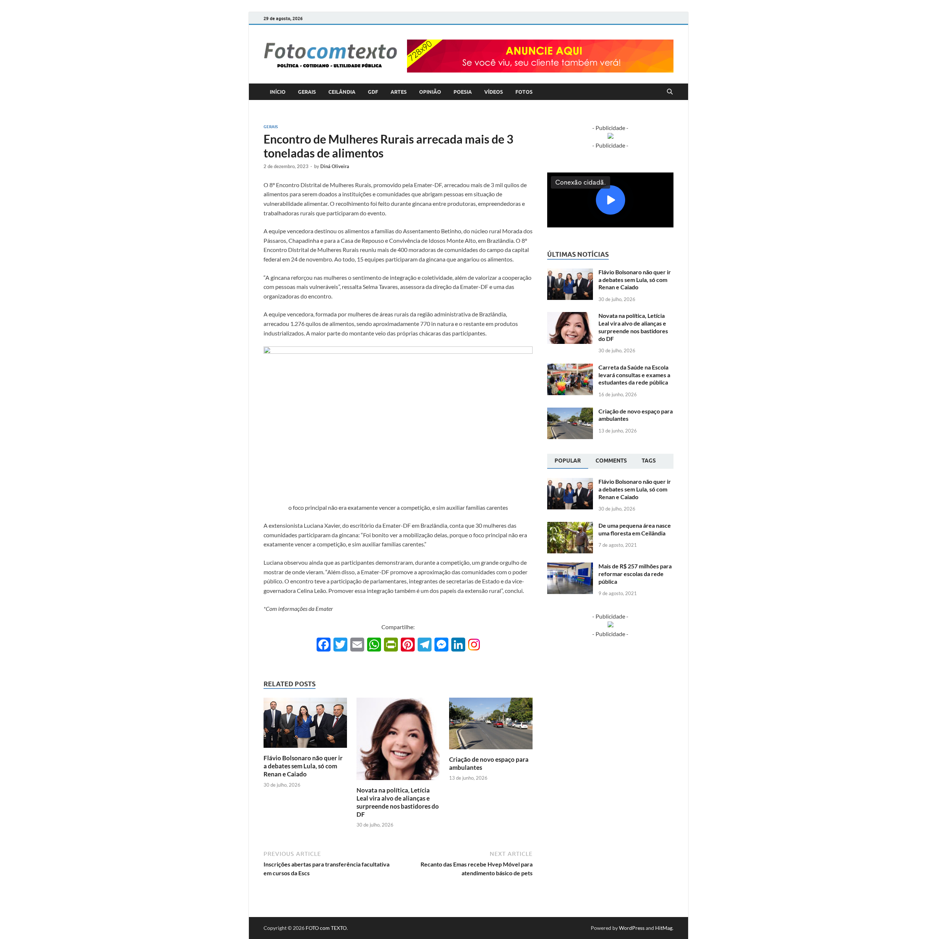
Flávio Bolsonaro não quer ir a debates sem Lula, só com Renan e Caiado (303, 766)
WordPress (632, 928)
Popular (568, 460)
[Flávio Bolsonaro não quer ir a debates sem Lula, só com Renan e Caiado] (305, 724)
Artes (399, 92)
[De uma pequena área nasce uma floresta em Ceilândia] (570, 526)
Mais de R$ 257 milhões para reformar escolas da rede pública (635, 574)
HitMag (663, 928)
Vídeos (493, 92)
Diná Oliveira (334, 166)
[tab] (567, 461)
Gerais (307, 92)
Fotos (524, 92)
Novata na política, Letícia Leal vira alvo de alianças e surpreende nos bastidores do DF (397, 802)
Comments (611, 460)
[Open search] (669, 91)
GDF (373, 92)
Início (277, 92)
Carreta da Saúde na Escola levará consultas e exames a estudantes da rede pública (634, 375)
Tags (649, 460)
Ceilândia (341, 92)
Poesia (462, 92)
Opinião (430, 92)
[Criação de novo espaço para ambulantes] (491, 725)
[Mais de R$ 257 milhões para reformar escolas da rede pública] (570, 566)
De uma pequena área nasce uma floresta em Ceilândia (634, 529)
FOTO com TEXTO (326, 928)
